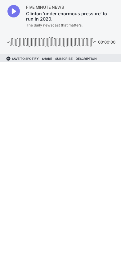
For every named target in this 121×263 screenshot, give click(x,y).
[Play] (13, 11)
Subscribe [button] (64, 58)
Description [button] (86, 58)
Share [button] (47, 58)
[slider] (51, 40)
